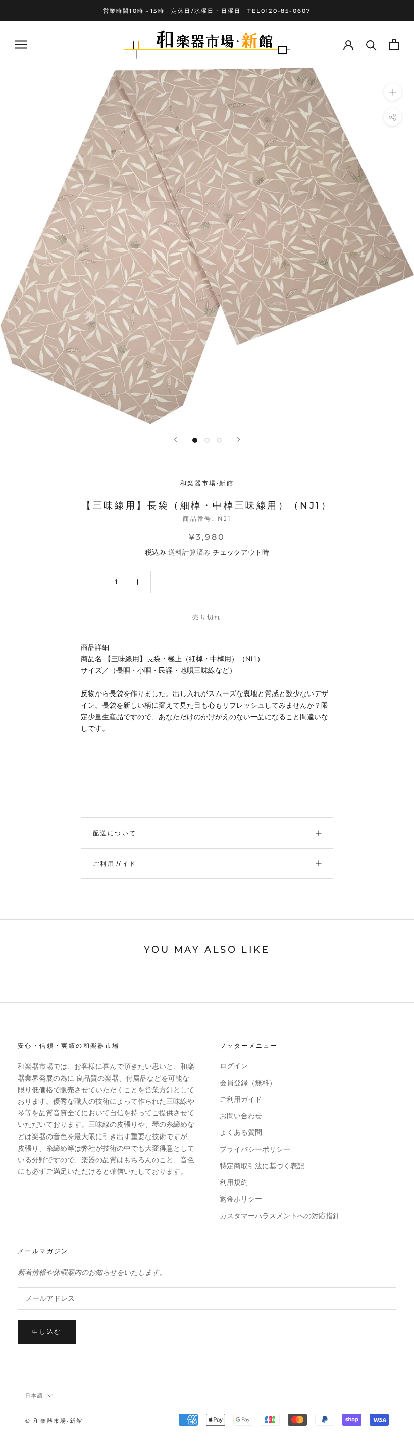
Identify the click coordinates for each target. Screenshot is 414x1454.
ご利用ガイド (114, 863)
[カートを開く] (394, 44)
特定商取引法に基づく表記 (262, 1166)
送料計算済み (189, 552)
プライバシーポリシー (255, 1149)
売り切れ (207, 617)
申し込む (47, 1331)
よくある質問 (241, 1132)
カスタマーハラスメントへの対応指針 (280, 1216)
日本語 (34, 1395)
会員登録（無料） (248, 1083)
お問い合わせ (241, 1116)
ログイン (234, 1066)
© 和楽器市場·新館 (54, 1420)
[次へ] (238, 439)
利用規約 (234, 1182)
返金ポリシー (241, 1199)
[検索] (371, 44)
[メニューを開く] (21, 44)
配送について (114, 833)
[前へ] (175, 439)
